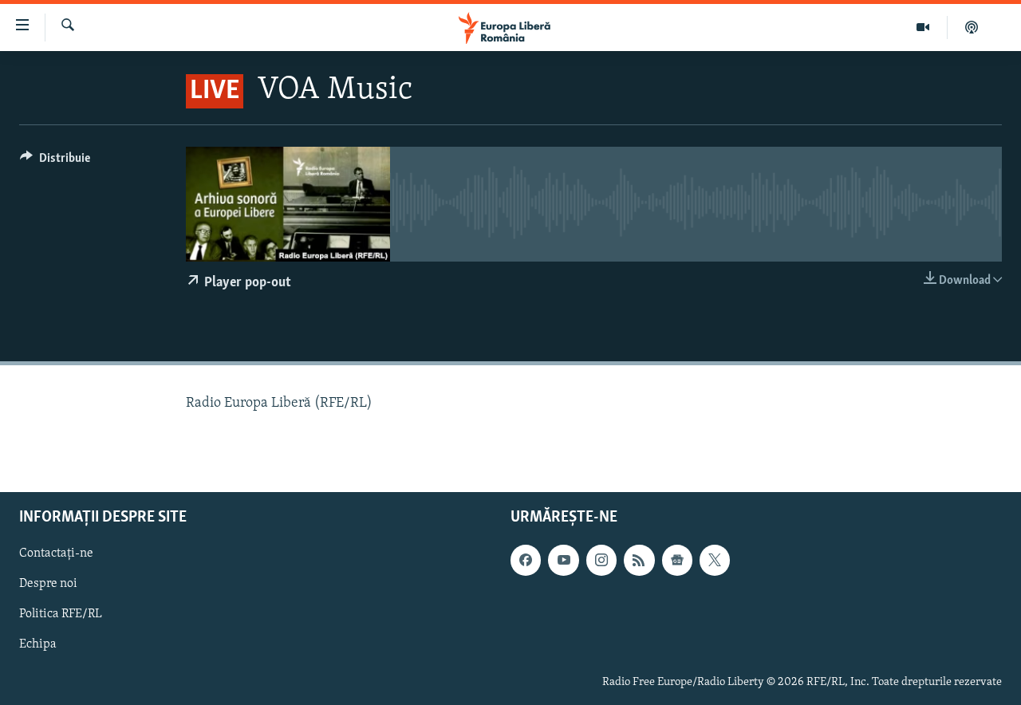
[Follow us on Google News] (677, 560)
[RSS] (639, 560)
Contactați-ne (56, 553)
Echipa (38, 644)
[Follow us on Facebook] (525, 560)
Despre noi (48, 583)
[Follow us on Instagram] (601, 560)
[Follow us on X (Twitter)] (715, 560)
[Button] (55, 162)
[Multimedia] (923, 27)
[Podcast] (971, 27)
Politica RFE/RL (60, 614)
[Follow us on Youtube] (563, 560)
